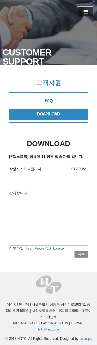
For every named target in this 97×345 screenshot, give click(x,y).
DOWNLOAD (48, 114)
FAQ (49, 101)
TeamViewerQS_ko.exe (45, 248)
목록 (81, 254)
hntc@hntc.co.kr (48, 329)
